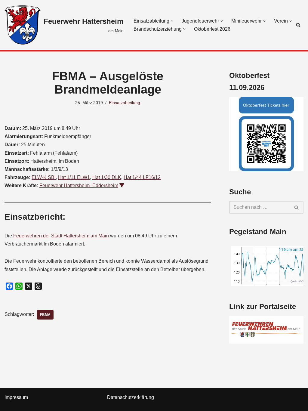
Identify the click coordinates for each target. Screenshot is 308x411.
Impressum (16, 397)
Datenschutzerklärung (130, 397)
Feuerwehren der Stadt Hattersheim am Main (61, 235)
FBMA (45, 315)
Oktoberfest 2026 (212, 29)
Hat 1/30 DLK (106, 177)
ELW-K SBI (44, 177)
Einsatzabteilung (124, 102)
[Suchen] (298, 25)
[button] (172, 21)
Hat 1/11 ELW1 (74, 177)
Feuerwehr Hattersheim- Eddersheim (78, 185)
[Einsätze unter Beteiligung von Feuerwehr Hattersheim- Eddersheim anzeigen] (121, 185)
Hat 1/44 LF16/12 (142, 177)
